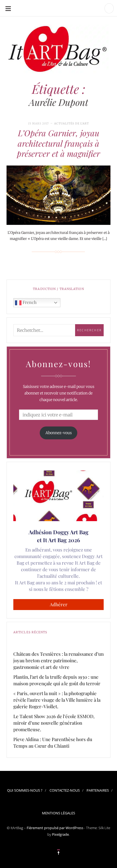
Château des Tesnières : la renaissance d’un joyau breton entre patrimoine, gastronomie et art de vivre (58, 660)
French (28, 302)
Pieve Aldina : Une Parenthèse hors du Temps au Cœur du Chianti (52, 742)
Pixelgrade (60, 834)
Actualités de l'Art (71, 123)
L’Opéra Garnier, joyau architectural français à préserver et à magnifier (58, 143)
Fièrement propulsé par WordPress (55, 827)
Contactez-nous (65, 790)
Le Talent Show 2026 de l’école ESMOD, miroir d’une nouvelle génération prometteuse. (53, 722)
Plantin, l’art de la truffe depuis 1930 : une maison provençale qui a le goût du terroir (56, 680)
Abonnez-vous (58, 432)
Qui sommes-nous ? (24, 790)
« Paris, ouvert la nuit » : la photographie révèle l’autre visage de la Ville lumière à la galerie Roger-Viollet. (56, 699)
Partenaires (98, 790)
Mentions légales (58, 813)
